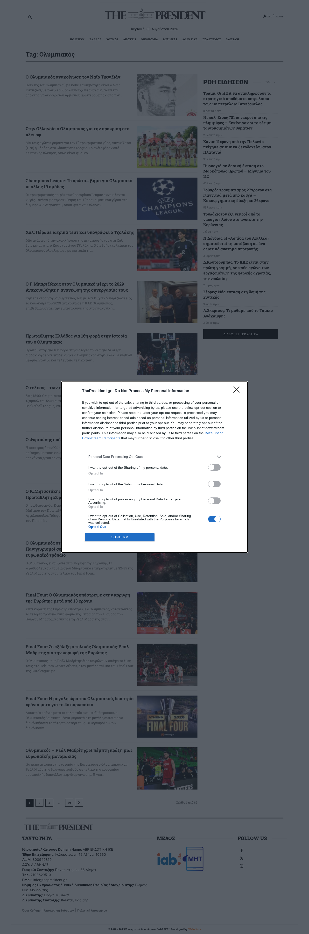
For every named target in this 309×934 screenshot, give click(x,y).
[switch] (214, 467)
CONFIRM (120, 537)
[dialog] (154, 467)
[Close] (238, 391)
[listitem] (154, 456)
